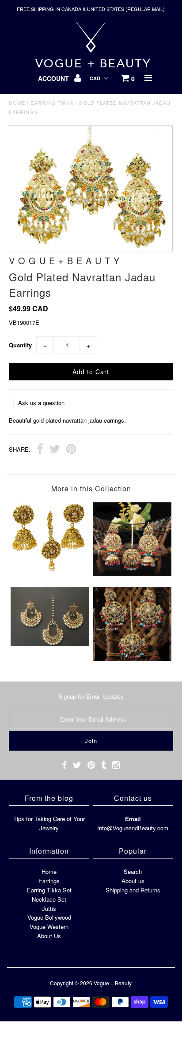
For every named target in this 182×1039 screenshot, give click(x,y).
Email (133, 818)
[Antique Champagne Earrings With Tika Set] (50, 569)
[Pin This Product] (71, 450)
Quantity (20, 345)
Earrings (49, 881)
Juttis (49, 908)
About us (132, 881)
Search (133, 871)
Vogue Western (49, 926)
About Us (49, 936)
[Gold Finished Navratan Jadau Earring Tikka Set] (132, 659)
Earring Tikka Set (49, 890)
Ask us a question (41, 402)
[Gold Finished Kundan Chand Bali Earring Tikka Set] (50, 644)
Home (17, 102)
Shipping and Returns (133, 890)
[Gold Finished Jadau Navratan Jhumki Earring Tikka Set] (132, 574)
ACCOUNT (54, 78)
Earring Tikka (51, 102)
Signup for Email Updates (91, 696)
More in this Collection (91, 488)
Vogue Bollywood (49, 917)
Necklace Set (49, 899)
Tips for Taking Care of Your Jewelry (49, 823)
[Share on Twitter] (54, 450)
